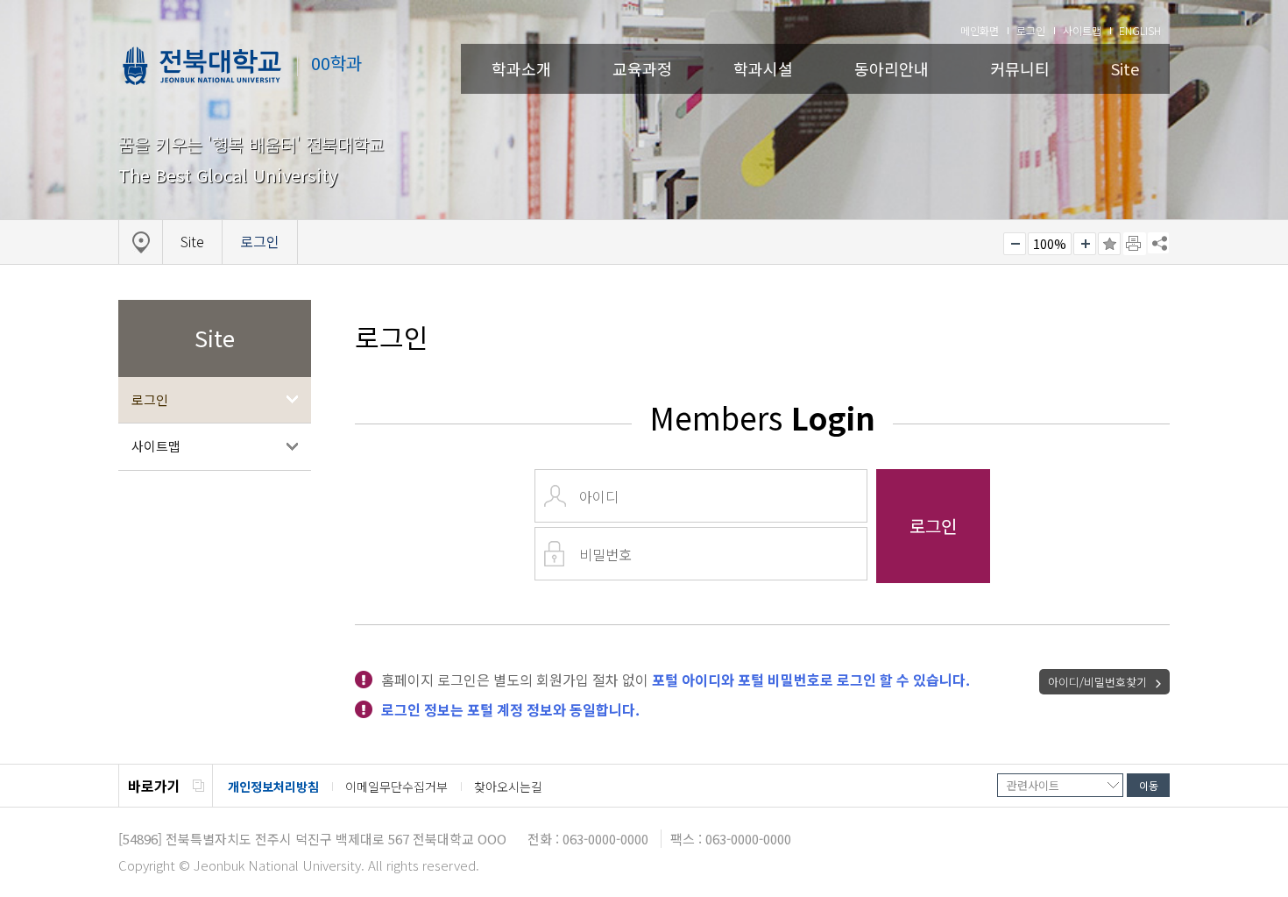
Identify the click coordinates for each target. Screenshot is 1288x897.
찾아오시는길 (508, 786)
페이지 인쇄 (1134, 243)
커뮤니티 (1020, 68)
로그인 (1030, 30)
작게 (1014, 243)
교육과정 (642, 68)
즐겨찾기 (1109, 243)
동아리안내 (891, 68)
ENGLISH (1140, 30)
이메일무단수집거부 (396, 786)
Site (1125, 68)
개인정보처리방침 (273, 786)
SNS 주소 (1158, 242)
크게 (1084, 243)
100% (1049, 244)
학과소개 (521, 68)
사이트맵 (1082, 30)
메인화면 (979, 30)
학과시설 (763, 68)
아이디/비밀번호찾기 (1097, 681)
